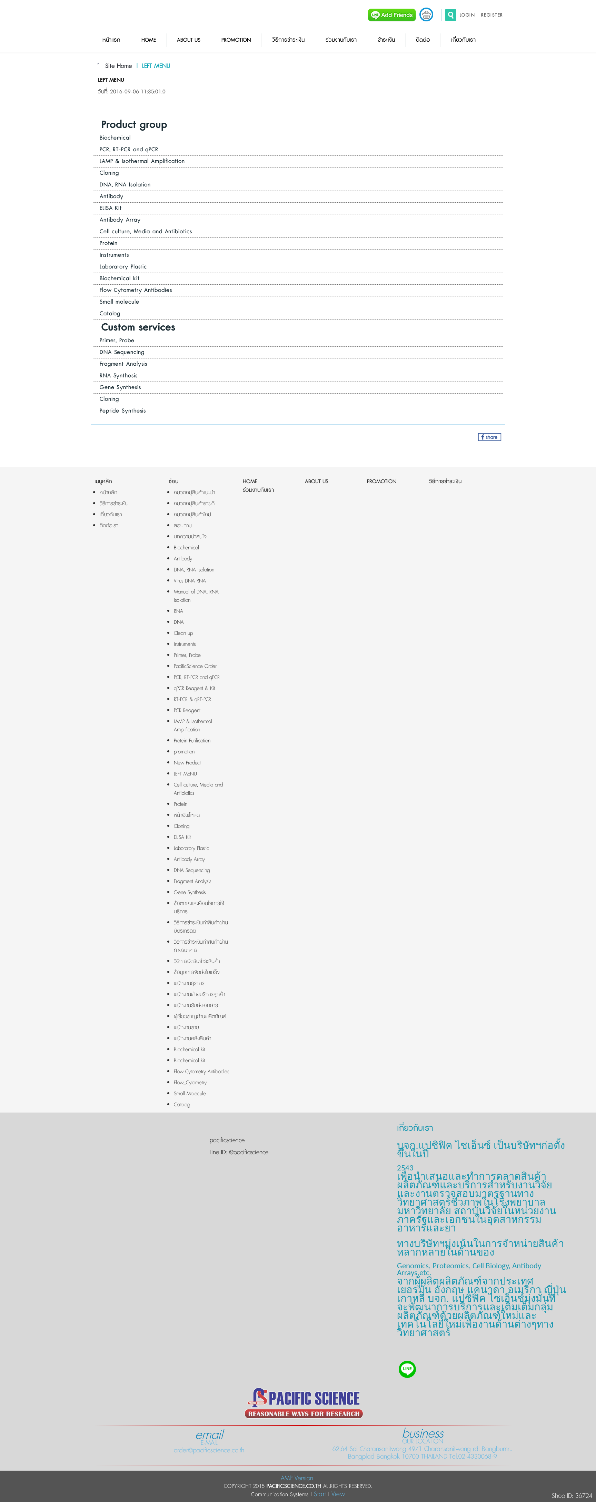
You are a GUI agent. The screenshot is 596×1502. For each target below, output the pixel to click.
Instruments (114, 255)
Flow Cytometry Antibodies (136, 290)
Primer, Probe (117, 340)
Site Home (118, 66)
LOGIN (467, 15)
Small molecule (119, 302)
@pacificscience (247, 1152)
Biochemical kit (120, 278)
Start (320, 1494)
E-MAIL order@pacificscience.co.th (209, 1442)
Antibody (111, 196)
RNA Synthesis (119, 376)
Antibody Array (120, 220)
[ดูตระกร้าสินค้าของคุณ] (426, 14)
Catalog (110, 313)
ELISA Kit (111, 208)
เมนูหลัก (103, 482)
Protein (109, 243)
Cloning (109, 173)
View (338, 1494)
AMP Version (297, 1478)
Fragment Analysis (123, 364)
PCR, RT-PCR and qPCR (129, 149)
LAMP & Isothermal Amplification (142, 161)
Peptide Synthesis (123, 411)
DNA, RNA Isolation (125, 185)
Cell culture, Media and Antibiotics (146, 231)
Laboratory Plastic (123, 267)
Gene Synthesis (120, 387)
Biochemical (115, 138)
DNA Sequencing (122, 352)
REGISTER (492, 15)
